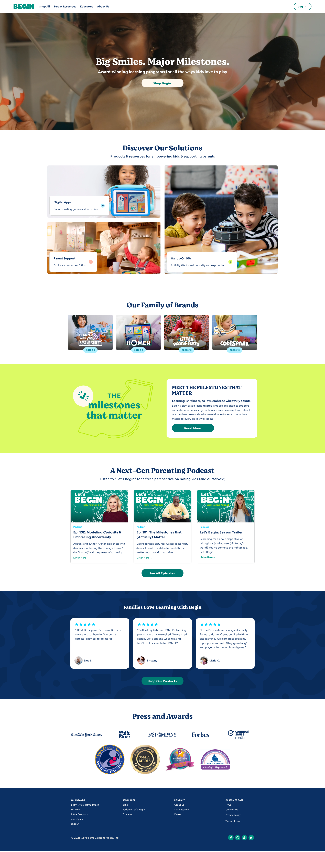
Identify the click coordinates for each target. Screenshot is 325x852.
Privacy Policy (233, 814)
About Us (103, 6)
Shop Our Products (162, 681)
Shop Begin (162, 83)
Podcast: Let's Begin (134, 809)
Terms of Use (232, 821)
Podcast (77, 526)
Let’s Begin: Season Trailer (221, 532)
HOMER (75, 809)
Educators (86, 6)
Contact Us (231, 809)
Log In (302, 6)
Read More (192, 428)
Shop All (44, 6)
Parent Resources (65, 6)
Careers (178, 814)
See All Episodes (162, 573)
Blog (125, 804)
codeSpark (77, 818)
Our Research (181, 809)
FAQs (228, 804)
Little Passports (79, 814)
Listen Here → (81, 557)
